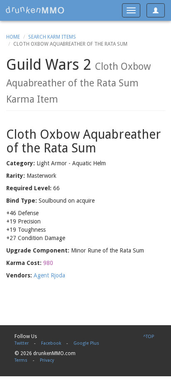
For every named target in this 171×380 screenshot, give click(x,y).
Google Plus (86, 343)
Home (13, 37)
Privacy (47, 360)
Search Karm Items (52, 37)
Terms (21, 360)
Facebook (51, 343)
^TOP (148, 336)
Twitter (22, 343)
